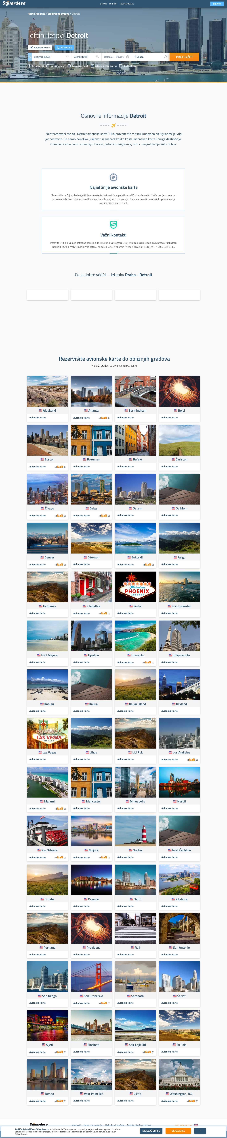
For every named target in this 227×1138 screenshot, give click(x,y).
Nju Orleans (49, 850)
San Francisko (93, 996)
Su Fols (181, 1044)
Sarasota (137, 996)
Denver (49, 557)
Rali (137, 947)
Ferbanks (49, 606)
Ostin (137, 899)
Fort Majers (49, 655)
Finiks (137, 606)
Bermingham (137, 410)
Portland (49, 947)
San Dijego (49, 996)
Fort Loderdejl (181, 606)
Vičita (137, 1093)
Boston (49, 459)
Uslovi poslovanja (93, 1125)
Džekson (93, 557)
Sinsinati (93, 1044)
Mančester (93, 801)
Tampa (49, 1093)
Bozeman (93, 459)
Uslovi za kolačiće (114, 1125)
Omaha (49, 899)
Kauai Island (137, 704)
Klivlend (181, 704)
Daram (137, 508)
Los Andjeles (181, 752)
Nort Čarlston (181, 850)
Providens (93, 947)
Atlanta (93, 410)
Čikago (49, 508)
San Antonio (181, 947)
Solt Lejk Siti (137, 1044)
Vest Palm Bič (93, 1093)
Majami (49, 801)
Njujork (93, 850)
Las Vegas (49, 752)
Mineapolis (137, 801)
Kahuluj (49, 704)
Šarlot (181, 996)
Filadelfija (93, 606)
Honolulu (137, 655)
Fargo (181, 557)
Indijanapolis (181, 655)
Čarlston (181, 459)
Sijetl (49, 1044)
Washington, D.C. (181, 1093)
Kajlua (93, 704)
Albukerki (49, 410)
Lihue (93, 752)
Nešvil (181, 801)
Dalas (93, 508)
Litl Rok (137, 752)
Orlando (93, 899)
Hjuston (93, 655)
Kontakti (76, 1125)
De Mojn (181, 508)
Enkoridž (137, 557)
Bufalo (137, 459)
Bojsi (181, 410)
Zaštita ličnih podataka (139, 1125)
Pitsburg (181, 899)
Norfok (137, 850)
